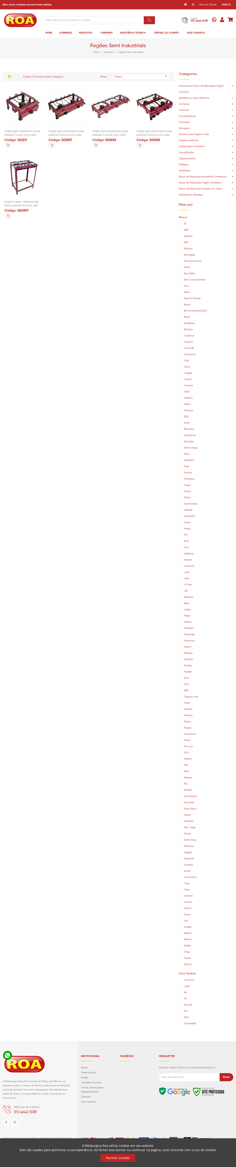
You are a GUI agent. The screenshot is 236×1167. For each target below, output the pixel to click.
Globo (187, 497)
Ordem (118, 77)
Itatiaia (188, 560)
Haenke (188, 510)
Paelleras (184, 164)
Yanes (187, 958)
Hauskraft (189, 516)
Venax (187, 914)
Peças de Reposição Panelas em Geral (200, 189)
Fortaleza (189, 479)
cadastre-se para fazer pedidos (34, 4)
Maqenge (189, 634)
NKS (186, 690)
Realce (188, 777)
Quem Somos (88, 1072)
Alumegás (189, 255)
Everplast (189, 460)
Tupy (186, 883)
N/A (186, 678)
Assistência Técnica (132, 33)
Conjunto (189, 980)
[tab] (9, 76)
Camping (184, 104)
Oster (187, 703)
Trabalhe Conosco (91, 1082)
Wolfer (187, 945)
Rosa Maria (190, 809)
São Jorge (189, 827)
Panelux (188, 715)
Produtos (85, 33)
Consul (187, 379)
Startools (189, 846)
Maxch (187, 647)
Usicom (188, 902)
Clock (187, 367)
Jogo (187, 986)
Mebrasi (188, 653)
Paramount (190, 734)
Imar (186, 547)
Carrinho (107, 33)
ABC (186, 230)
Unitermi (188, 896)
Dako (187, 392)
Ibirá (186, 541)
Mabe (187, 616)
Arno (186, 286)
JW (186, 591)
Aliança (188, 248)
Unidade (190, 1023)
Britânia (188, 329)
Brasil (187, 317)
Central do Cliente (166, 33)
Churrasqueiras (187, 116)
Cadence (189, 336)
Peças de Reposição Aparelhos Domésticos (203, 176)
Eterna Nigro (191, 448)
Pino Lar (188, 746)
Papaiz (188, 728)
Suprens (188, 865)
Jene (187, 572)
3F (185, 224)
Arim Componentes (195, 280)
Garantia (86, 1097)
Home (48, 33)
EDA (186, 416)
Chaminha (190, 354)
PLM (186, 753)
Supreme (189, 858)
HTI (186, 535)
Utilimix (188, 908)
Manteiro (189, 628)
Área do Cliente (207, 4)
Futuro (187, 491)
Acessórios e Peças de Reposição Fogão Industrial (201, 89)
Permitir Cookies (118, 1158)
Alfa (186, 242)
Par (185, 1011)
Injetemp (189, 553)
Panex (187, 721)
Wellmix (188, 939)
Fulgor (187, 485)
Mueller (188, 672)
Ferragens (184, 128)
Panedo (188, 709)
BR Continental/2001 (195, 311)
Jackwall (189, 566)
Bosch (187, 304)
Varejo (84, 1077)
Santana (189, 821)
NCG (186, 684)
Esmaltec (189, 441)
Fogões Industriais (189, 140)
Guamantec (190, 504)
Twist (187, 889)
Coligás (188, 373)
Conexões (184, 122)
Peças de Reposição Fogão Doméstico (200, 183)
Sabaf (187, 815)
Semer (187, 833)
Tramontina (190, 877)
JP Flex (188, 585)
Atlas (187, 292)
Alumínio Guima (192, 261)
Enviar (226, 1077)
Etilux (187, 454)
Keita (187, 603)
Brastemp (189, 323)
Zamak (188, 964)
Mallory (188, 622)
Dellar (187, 404)
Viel (186, 921)
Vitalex (188, 927)
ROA (188, 790)
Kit (185, 998)
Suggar (188, 852)
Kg (185, 992)
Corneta (188, 385)
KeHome (188, 597)
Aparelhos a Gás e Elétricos (194, 98)
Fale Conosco (196, 33)
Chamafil (189, 348)
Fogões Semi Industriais (130, 52)
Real (186, 771)
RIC (186, 784)
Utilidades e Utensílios (191, 195)
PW (186, 765)
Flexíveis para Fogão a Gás (194, 134)
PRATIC (188, 759)
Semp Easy (190, 840)
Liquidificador (186, 152)
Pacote (188, 1005)
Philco (187, 740)
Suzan (187, 871)
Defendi (188, 398)
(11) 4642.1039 (199, 21)
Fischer (188, 472)
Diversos (188, 410)
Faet (186, 466)
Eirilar (187, 423)
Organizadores (187, 158)
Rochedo (189, 802)
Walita (187, 933)
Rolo (186, 1017)
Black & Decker (192, 298)
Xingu (187, 952)
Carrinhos (184, 110)
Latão (187, 609)
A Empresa (65, 33)
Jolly (186, 578)
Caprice (188, 342)
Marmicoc (189, 641)
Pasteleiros (184, 170)
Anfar (187, 267)
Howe (187, 528)
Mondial (188, 659)
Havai (187, 522)
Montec (188, 665)
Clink (186, 360)
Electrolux (189, 429)
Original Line (191, 697)
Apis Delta (189, 273)
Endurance (190, 435)
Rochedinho (190, 796)
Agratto (188, 236)
